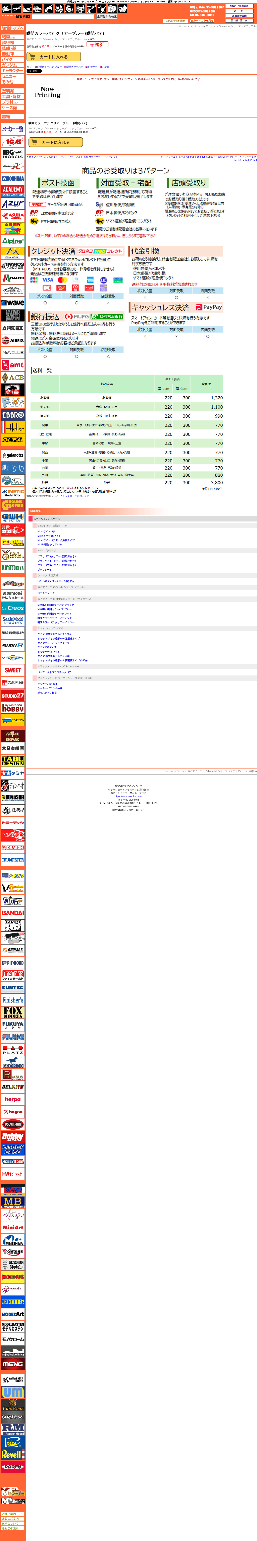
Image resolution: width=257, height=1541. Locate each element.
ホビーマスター (13, 1174)
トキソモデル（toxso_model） (13, 810)
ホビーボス (13, 1162)
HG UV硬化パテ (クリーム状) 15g (56, 581)
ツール (180, 771)
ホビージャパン (13, 1137)
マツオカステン (13, 1215)
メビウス (13, 1277)
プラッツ (13, 1050)
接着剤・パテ (59, 525)
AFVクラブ (13, 353)
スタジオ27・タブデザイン (13, 695)
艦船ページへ (12, 48)
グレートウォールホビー (13, 518)
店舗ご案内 (12, 1514)
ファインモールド (13, 975)
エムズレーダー (13, 1492)
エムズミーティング (13, 1501)
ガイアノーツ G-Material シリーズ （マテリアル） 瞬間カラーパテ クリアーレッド (73, 156)
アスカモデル (13, 216)
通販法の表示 (12, 1528)
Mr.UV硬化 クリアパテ (50, 544)
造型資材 (53, 575)
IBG (13, 154)
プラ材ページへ (12, 102)
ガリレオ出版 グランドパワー (13, 505)
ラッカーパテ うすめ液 (50, 688)
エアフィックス (13, 340)
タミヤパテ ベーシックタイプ (53, 643)
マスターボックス (13, 1202)
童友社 (13, 798)
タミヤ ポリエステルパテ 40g (53, 656)
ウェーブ (42, 575)
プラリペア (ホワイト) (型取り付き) (57, 565)
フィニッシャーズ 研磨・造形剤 (75, 678)
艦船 (27, 8)
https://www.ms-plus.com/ (128, 796)
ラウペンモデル (13, 1430)
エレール (13, 427)
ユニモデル (13, 1380)
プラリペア (50, 550)
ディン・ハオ (13, 786)
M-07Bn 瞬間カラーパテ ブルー (55, 609)
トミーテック (13, 823)
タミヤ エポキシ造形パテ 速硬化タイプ (59, 638)
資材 (101, 8)
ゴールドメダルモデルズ (13, 555)
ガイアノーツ (36, 128)
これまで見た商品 (175, 20)
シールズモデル (13, 621)
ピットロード (13, 963)
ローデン (13, 1467)
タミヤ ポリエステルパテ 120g (54, 634)
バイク (48, 8)
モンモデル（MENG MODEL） (13, 1364)
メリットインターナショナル (13, 1289)
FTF (13, 390)
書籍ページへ (12, 116)
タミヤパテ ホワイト (49, 651)
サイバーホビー (13, 583)
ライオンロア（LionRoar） (13, 1405)
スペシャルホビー (13, 708)
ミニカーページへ (12, 76)
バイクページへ (12, 59)
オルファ (13, 440)
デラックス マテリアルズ (51, 666)
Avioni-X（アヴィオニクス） (13, 166)
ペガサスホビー (13, 1075)
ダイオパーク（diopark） (13, 736)
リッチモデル (13, 1442)
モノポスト (13, 1352)
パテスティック (46, 593)
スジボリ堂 (13, 683)
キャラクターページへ (12, 70)
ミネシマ (13, 1240)
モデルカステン (13, 1327)
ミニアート (13, 1227)
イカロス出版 (13, 266)
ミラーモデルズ (13, 1265)
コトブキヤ (13, 567)
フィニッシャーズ (47, 678)
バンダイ (13, 913)
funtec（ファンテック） (13, 988)
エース (13, 378)
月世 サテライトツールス (13, 530)
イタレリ (13, 278)
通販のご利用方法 (239, 6)
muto (40, 550)
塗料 (80, 8)
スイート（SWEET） (13, 670)
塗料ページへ (12, 90)
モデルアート (13, 1314)
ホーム (169, 771)
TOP (16, 16)
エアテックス (13, 328)
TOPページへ (12, 27)
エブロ (13, 415)
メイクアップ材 (54, 628)
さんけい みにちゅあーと (13, 596)
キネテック (13, 493)
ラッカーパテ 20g (47, 683)
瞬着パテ (93, 66)
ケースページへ (12, 107)
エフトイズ (13, 402)
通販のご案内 (12, 1519)
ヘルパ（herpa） (13, 1099)
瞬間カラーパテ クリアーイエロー (56, 622)
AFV (12, 36)
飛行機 (16, 8)
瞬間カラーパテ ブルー (49, 66)
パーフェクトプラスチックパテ (54, 672)
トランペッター (13, 860)
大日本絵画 (13, 748)
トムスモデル (13, 835)
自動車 (37, 8)
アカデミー (13, 191)
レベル (13, 1454)
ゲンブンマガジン (13, 543)
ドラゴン (13, 848)
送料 (239, 11)
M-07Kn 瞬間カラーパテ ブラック (56, 604)
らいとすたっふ (13, 1417)
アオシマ (13, 179)
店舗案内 (239, 21)
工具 (91, 8)
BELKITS (13, 1087)
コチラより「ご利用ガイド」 (76, 496)
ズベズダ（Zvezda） (13, 720)
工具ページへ (12, 96)
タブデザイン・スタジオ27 (13, 761)
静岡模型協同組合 (13, 633)
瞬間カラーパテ (74, 66)
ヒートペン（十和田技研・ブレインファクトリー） (13, 938)
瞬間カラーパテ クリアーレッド (55, 618)
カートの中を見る (202, 21)
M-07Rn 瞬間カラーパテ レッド (55, 613)
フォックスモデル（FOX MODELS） (13, 1012)
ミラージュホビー (13, 1252)
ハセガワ (13, 876)
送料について (12, 1523)
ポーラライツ (13, 1124)
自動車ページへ (12, 53)
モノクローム (13, 1339)
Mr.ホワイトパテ (46, 531)
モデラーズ (13, 1302)
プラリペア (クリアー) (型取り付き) (57, 556)
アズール (13, 203)
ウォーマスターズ (13, 315)
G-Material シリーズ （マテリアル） (62, 39)
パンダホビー (13, 925)
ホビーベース (13, 1149)
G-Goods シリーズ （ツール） (69, 587)
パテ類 (105, 66)
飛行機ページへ (12, 42)
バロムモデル (13, 901)
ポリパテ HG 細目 (47, 692)
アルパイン (13, 241)
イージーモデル (13, 253)
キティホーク (13, 480)
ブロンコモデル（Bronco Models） (13, 1062)
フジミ (13, 1037)
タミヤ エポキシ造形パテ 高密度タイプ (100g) (63, 660)
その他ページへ (12, 81)
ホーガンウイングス (13, 1112)
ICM (13, 141)
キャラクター (59, 8)
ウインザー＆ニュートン (13, 291)
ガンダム (69, 8)
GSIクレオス (44, 525)
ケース (112, 8)
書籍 (122, 8)
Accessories (72, 666)
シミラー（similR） (13, 645)
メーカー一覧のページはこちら (13, 129)
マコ (13, 1190)
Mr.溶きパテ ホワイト (49, 536)
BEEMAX (13, 950)
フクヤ (13, 1025)
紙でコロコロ (13, 468)
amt (13, 365)
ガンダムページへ (12, 65)
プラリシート (45, 569)
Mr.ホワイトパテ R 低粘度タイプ (56, 540)
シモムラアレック (13, 658)
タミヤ (41, 628)
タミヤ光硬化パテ (47, 647)
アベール (13, 228)
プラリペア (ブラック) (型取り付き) (57, 560)
